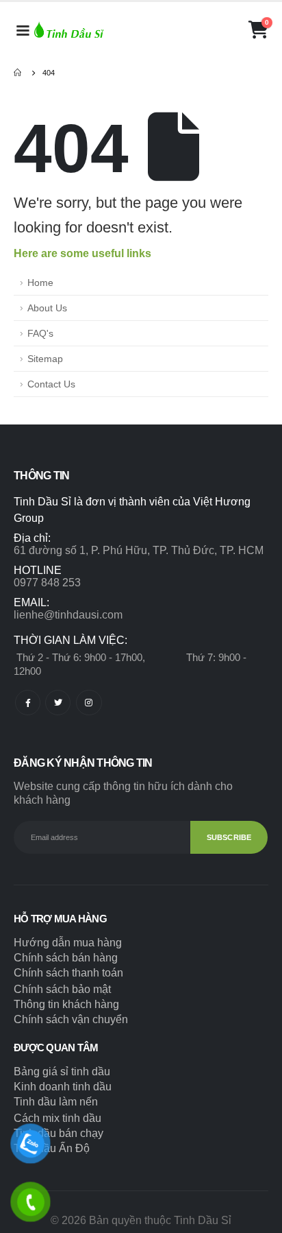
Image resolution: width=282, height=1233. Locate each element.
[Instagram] (88, 702)
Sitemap (45, 358)
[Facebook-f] (27, 702)
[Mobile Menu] (22, 29)
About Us (47, 307)
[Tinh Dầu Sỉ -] (68, 29)
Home (40, 282)
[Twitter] (57, 702)
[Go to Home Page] (18, 72)
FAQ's (40, 333)
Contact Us (51, 384)
